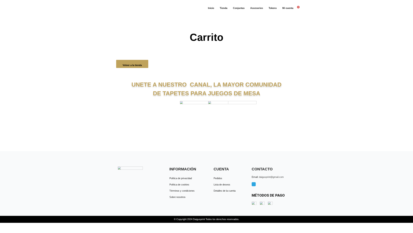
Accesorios (256, 8)
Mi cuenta (287, 8)
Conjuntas (239, 8)
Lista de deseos (222, 184)
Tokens (273, 8)
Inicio (211, 8)
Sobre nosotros (177, 197)
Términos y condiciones (182, 190)
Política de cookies (179, 184)
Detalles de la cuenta (225, 190)
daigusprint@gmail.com (271, 177)
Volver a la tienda (132, 65)
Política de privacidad (180, 178)
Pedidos (218, 178)
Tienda (223, 8)
